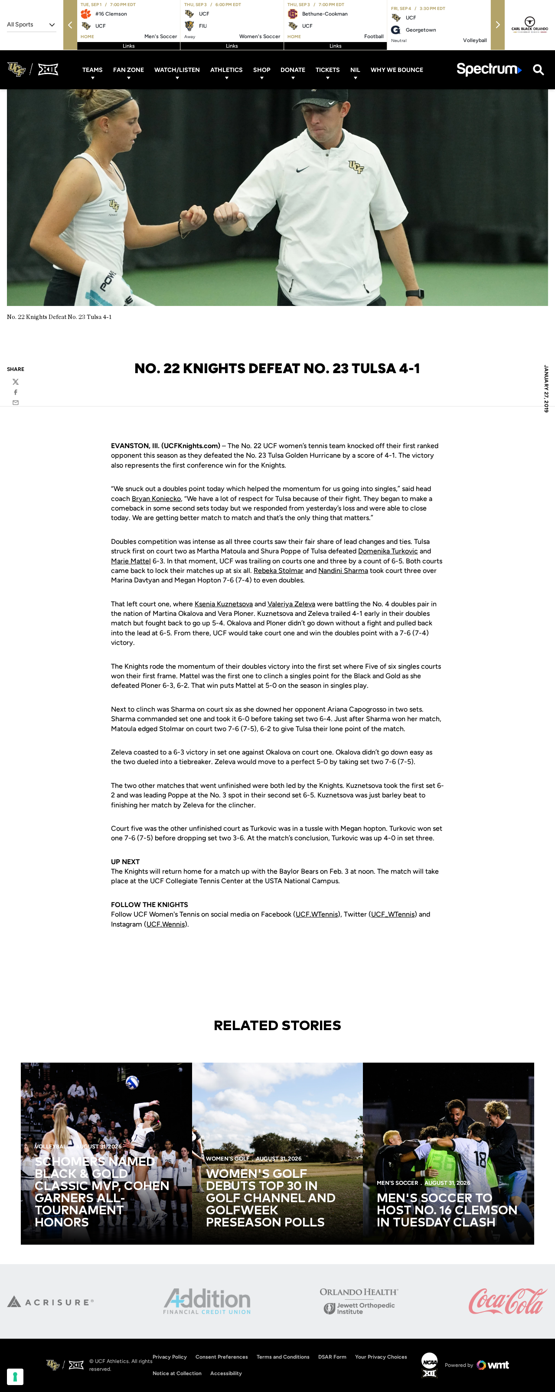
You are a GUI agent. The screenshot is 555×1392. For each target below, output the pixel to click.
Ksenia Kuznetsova (224, 604)
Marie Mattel (131, 561)
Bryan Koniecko (156, 498)
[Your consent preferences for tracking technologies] (15, 1377)
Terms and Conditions (283, 1357)
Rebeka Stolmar (279, 570)
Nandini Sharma (343, 570)
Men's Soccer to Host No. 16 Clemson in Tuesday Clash (447, 1211)
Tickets (328, 69)
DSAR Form (332, 1357)
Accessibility (226, 1373)
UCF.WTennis (317, 914)
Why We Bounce (397, 69)
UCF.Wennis (166, 924)
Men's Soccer (397, 1183)
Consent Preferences (222, 1357)
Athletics (226, 69)
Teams (92, 69)
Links (129, 46)
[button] (70, 25)
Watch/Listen (177, 69)
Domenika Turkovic (388, 551)
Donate (293, 69)
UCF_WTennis (393, 914)
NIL (355, 69)
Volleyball (52, 1146)
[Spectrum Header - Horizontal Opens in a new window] (489, 69)
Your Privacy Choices (381, 1357)
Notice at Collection (177, 1373)
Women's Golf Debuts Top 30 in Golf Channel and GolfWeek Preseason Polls (271, 1198)
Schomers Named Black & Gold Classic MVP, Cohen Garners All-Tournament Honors (102, 1192)
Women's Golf (227, 1158)
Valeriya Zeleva (291, 604)
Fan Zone (128, 69)
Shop (261, 69)
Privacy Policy (170, 1357)
